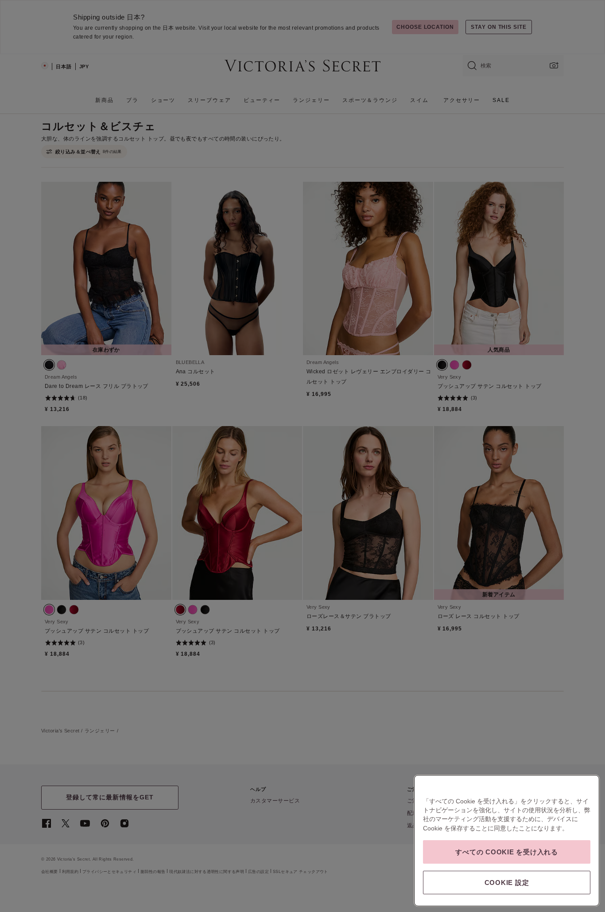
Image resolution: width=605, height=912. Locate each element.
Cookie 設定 (507, 882)
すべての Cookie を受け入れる (506, 852)
